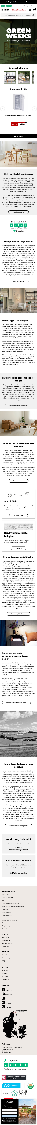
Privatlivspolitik (7, 915)
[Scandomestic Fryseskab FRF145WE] (18, 102)
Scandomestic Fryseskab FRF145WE (18, 115)
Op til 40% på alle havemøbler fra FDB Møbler (18, 2)
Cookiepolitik (6, 912)
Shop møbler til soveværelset (16, 703)
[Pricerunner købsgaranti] (14, 1078)
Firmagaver (6, 979)
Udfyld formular (18, 873)
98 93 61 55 (19, 848)
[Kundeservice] (30, 10)
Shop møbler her (18, 281)
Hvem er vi (5, 937)
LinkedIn (7, 999)
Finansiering (6, 909)
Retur (3, 901)
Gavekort (5, 970)
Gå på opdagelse (18, 212)
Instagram (8, 995)
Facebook (8, 990)
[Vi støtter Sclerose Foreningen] (15, 1093)
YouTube (8, 1003)
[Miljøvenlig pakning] (30, 1086)
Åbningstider (6, 940)
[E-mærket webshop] (11, 1086)
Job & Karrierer (7, 943)
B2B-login (5, 976)
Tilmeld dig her (19, 515)
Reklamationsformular (9, 920)
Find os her (18, 548)
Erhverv (4, 923)
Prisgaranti (5, 946)
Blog (3, 961)
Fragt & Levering (7, 898)
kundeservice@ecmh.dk (18, 850)
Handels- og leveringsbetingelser (13, 906)
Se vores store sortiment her (18, 406)
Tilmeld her (9, 1116)
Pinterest (8, 1007)
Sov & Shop (6, 895)
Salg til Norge (6, 926)
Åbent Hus (5, 955)
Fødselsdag (6, 958)
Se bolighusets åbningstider (18, 826)
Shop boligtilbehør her (18, 614)
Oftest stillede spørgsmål (10, 904)
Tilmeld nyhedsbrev (8, 929)
